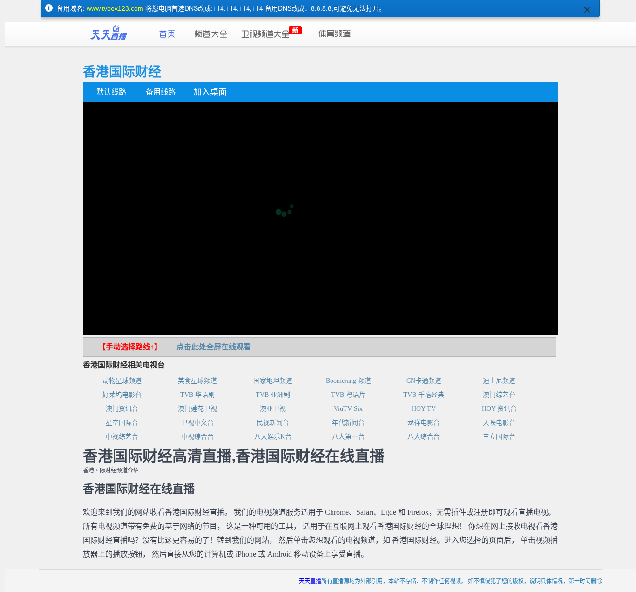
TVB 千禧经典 (423, 394)
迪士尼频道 (499, 380)
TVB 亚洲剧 (273, 394)
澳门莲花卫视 (197, 408)
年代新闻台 (348, 422)
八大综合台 (423, 436)
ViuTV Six (348, 408)
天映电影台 (499, 422)
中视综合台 (197, 436)
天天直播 (310, 581)
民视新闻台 (273, 422)
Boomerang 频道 (348, 380)
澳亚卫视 (273, 408)
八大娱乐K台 (272, 436)
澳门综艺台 (499, 394)
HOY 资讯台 (499, 408)
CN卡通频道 (423, 380)
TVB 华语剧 (197, 394)
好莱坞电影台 (122, 394)
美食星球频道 (197, 380)
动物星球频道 (122, 380)
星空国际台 (122, 422)
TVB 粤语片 (348, 394)
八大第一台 (348, 436)
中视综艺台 (122, 436)
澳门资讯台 (122, 408)
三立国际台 (499, 436)
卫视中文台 (197, 422)
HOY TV (424, 408)
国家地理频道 (272, 380)
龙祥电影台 (423, 422)
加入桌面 (210, 92)
